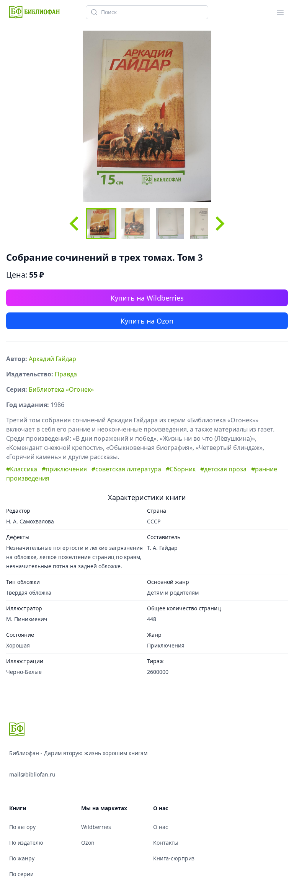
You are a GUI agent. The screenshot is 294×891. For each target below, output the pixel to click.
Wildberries (96, 827)
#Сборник (181, 469)
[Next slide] (219, 223)
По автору (22, 827)
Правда (66, 374)
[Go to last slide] (75, 223)
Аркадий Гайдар (52, 359)
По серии (21, 874)
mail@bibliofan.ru (32, 774)
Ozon (88, 842)
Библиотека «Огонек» (61, 389)
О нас (160, 827)
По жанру (21, 858)
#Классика (21, 469)
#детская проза (223, 469)
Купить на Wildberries (147, 297)
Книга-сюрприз (173, 858)
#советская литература (126, 469)
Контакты (165, 842)
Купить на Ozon (147, 320)
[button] (101, 223)
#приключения (64, 469)
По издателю (26, 842)
